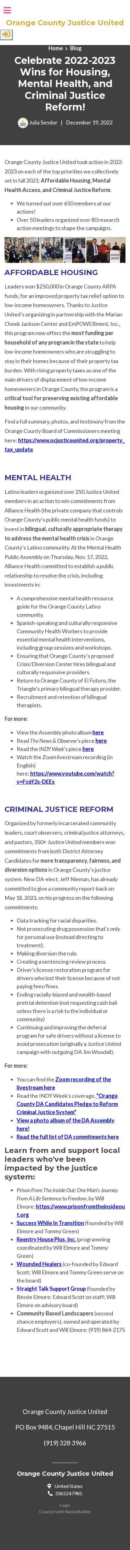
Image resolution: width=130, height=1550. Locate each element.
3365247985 (68, 1493)
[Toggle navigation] (7, 10)
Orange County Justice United (65, 22)
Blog (76, 48)
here (98, 732)
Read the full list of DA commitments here (68, 1136)
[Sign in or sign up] (6, 35)
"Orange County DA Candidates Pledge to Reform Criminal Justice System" (67, 1103)
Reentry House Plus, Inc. (46, 1239)
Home (55, 48)
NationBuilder (78, 1511)
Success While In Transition (50, 1223)
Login (65, 1505)
